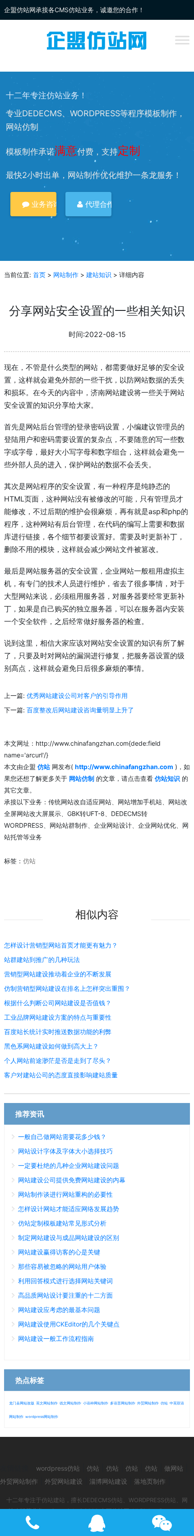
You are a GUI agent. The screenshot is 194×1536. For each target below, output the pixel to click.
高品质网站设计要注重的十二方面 (65, 1295)
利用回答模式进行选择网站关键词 (65, 1281)
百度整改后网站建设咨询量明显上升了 (80, 710)
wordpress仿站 (58, 1468)
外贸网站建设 (64, 1481)
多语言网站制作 (122, 1403)
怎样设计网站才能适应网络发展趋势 (68, 1208)
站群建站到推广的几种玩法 (42, 959)
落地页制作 (150, 1481)
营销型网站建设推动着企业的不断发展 (57, 974)
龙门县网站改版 (21, 1403)
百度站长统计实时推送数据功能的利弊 (57, 1031)
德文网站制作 (70, 1403)
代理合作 (97, 204)
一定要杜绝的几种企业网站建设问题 (68, 1165)
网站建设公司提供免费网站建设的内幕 (71, 1180)
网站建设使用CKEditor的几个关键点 (69, 1324)
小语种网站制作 (95, 1403)
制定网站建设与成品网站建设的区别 (68, 1237)
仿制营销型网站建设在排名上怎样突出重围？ (67, 988)
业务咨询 (42, 204)
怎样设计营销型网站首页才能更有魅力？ (61, 945)
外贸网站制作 (148, 1403)
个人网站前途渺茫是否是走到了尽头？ (57, 1060)
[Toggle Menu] (182, 40)
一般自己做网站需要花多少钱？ (62, 1136)
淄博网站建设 (108, 1481)
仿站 (29, 861)
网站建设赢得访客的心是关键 (59, 1252)
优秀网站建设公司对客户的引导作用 (77, 695)
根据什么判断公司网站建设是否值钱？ (57, 1003)
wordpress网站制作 (41, 1416)
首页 (39, 274)
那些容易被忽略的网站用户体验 (62, 1266)
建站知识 (98, 274)
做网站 (173, 1468)
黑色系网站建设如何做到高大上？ (51, 1046)
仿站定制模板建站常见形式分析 (62, 1223)
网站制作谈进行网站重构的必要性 (65, 1194)
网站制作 (66, 274)
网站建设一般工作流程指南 (56, 1338)
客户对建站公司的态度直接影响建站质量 (61, 1075)
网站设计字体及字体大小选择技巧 (65, 1151)
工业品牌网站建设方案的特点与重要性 (57, 1017)
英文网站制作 (47, 1403)
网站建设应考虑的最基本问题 (59, 1309)
